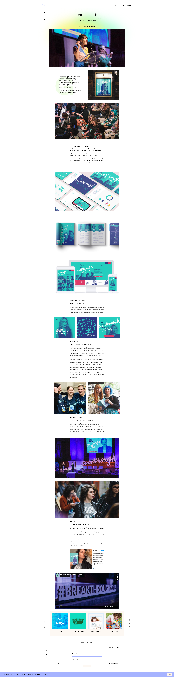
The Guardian (73, 528)
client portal (114, 663)
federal (94, 543)
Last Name (74, 653)
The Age (81, 528)
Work (60, 663)
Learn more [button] (44, 674)
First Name (74, 647)
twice (77, 528)
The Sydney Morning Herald (98, 528)
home (59, 647)
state (89, 543)
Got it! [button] (169, 674)
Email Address (75, 659)
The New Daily (86, 528)
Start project (114, 647)
